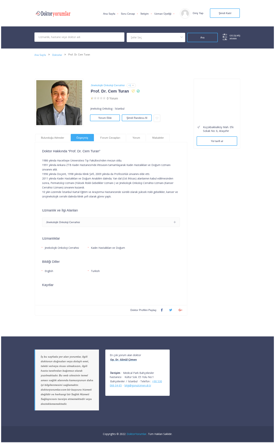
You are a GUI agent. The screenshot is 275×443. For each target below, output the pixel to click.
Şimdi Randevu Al (136, 117)
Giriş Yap (198, 13)
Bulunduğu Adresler (52, 137)
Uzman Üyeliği (162, 13)
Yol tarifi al (217, 141)
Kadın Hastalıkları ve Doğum (108, 248)
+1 (129, 85)
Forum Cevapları (110, 137)
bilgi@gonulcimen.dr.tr (138, 385)
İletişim (144, 13)
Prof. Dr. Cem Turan (110, 91)
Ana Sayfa (109, 13)
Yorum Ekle (105, 117)
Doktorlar (57, 55)
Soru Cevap (128, 13)
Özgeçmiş (82, 137)
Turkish (95, 271)
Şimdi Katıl (225, 13)
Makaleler (158, 137)
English (49, 271)
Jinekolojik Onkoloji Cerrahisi (108, 85)
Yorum (136, 137)
